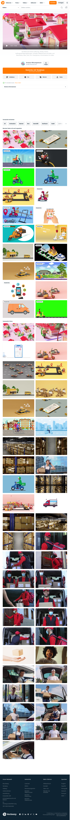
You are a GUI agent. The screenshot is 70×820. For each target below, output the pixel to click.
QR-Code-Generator (8, 805)
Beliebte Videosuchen (28, 798)
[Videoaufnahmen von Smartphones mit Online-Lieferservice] (51, 233)
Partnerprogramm (30, 788)
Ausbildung (6, 792)
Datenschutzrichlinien (60, 814)
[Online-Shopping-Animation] (18, 289)
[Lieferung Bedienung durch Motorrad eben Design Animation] (51, 426)
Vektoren (8, 3)
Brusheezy (6, 783)
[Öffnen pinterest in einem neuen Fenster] (28, 813)
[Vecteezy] (2, 2)
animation (12, 123)
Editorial (33, 3)
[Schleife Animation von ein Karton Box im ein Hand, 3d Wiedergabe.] (18, 654)
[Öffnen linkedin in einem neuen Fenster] (25, 813)
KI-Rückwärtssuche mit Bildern (9, 798)
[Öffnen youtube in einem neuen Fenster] (36, 813)
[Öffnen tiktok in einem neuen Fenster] (31, 813)
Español (62, 785)
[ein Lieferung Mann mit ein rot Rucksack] (51, 540)
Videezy (5, 788)
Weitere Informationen (10, 86)
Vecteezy (5, 785)
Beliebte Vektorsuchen (28, 790)
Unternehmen (7, 790)
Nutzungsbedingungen (48, 814)
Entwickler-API (7, 795)
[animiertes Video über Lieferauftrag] (51, 251)
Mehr (41, 3)
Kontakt (45, 785)
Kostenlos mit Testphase (35, 70)
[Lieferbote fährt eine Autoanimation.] (18, 308)
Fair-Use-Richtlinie (60, 815)
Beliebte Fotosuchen (28, 794)
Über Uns (46, 788)
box (28, 123)
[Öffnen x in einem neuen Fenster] (33, 813)
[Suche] (62, 7)
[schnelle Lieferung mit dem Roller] (18, 233)
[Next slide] (63, 123)
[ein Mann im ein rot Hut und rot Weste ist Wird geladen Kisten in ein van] (18, 635)
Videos (25, 3)
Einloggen (61, 2)
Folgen (46, 64)
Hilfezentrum (47, 783)
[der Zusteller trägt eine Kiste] (51, 270)
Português (63, 788)
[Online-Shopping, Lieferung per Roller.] (18, 214)
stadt (53, 123)
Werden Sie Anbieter (46, 790)
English (62, 783)
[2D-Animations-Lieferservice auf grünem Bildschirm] (51, 308)
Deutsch (62, 790)
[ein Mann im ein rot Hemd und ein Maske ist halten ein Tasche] (18, 597)
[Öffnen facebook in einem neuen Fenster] (20, 813)
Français (62, 792)
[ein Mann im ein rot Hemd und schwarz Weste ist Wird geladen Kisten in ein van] (18, 559)
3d (5, 123)
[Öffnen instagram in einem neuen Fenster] (22, 813)
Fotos (17, 3)
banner (21, 123)
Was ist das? (18, 83)
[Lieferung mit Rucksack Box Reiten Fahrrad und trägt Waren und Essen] (18, 426)
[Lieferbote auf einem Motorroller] (51, 195)
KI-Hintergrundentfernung (9, 802)
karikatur (45, 123)
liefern (60, 123)
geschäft (35, 123)
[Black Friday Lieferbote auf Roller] (51, 157)
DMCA (26, 785)
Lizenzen (27, 783)
